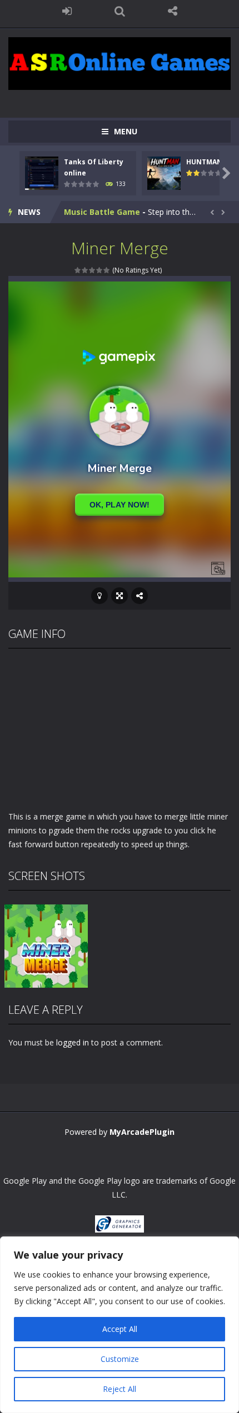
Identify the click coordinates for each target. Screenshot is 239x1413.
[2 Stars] (85, 270)
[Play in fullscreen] (119, 595)
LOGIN (67, 11)
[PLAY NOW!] (41, 172)
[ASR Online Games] (119, 62)
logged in (72, 1042)
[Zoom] (46, 944)
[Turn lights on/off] (99, 595)
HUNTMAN (204, 162)
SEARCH (119, 11)
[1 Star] (78, 270)
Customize (120, 1359)
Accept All (119, 1329)
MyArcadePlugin (142, 1132)
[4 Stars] (99, 270)
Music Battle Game (102, 212)
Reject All (119, 1389)
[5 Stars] (107, 270)
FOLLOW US (172, 11)
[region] (119, 1324)
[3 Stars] (92, 270)
